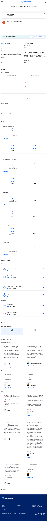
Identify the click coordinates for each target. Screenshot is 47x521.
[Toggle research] (5, 2)
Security (9, 513)
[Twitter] (41, 514)
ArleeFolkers (9, 363)
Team (3, 505)
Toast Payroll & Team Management (14, 21)
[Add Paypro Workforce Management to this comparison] (43, 287)
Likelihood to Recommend (6, 326)
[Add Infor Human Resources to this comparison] (43, 313)
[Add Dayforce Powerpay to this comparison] (43, 269)
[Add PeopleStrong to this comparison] (43, 305)
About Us (3, 503)
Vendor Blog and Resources (37, 506)
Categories (19, 503)
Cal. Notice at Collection (6, 515)
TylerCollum (32, 453)
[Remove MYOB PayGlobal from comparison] (44, 13)
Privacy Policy (14, 513)
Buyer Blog (19, 505)
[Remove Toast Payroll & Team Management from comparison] (44, 20)
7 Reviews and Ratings (10, 15)
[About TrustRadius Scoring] (2, 43)
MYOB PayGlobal (10, 14)
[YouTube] (36, 514)
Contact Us (4, 509)
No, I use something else (38, 36)
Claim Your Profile (35, 505)
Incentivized (6, 361)
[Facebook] (38, 514)
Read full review (7, 367)
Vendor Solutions (35, 503)
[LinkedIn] (44, 514)
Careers (3, 506)
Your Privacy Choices (22, 513)
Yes (31, 36)
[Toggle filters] (2, 2)
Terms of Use (4, 513)
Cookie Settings (15, 515)
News (3, 508)
